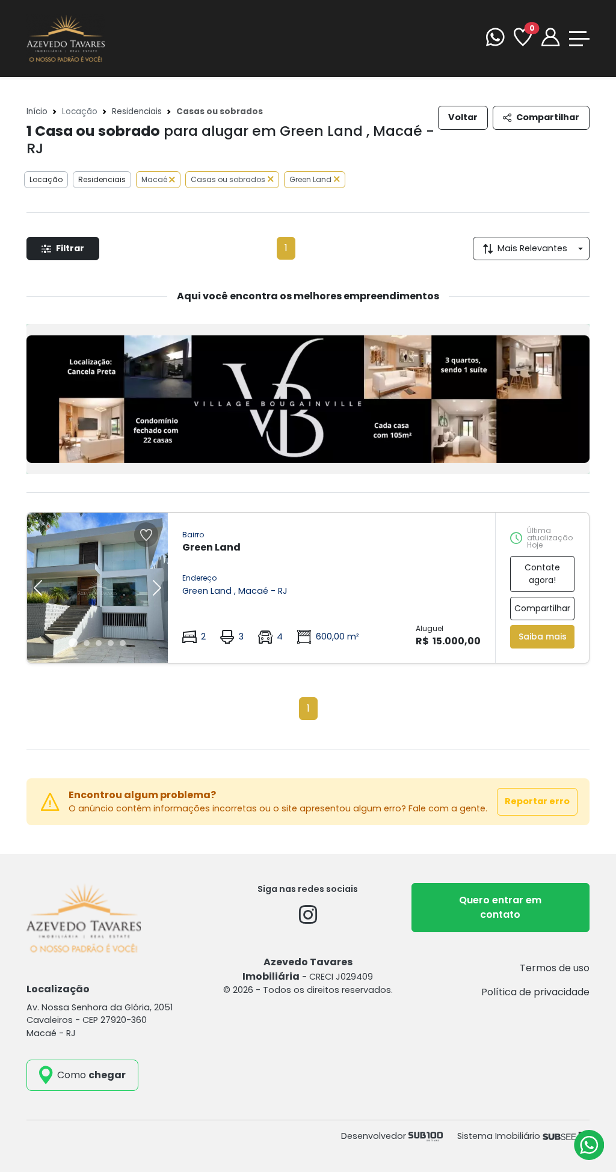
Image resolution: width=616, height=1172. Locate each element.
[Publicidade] (308, 399)
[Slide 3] (99, 643)
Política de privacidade (535, 992)
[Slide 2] (87, 643)
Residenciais (137, 111)
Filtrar (70, 248)
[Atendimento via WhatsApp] (589, 1145)
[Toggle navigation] (579, 38)
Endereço (199, 578)
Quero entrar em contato (500, 907)
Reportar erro (537, 801)
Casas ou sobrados (228, 179)
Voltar (463, 117)
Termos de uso (555, 968)
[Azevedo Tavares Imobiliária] (65, 37)
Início (37, 111)
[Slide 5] (123, 643)
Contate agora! (542, 573)
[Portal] (550, 38)
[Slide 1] (73, 642)
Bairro (193, 535)
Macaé (155, 179)
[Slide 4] (111, 643)
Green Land (310, 179)
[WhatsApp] (495, 38)
